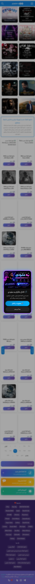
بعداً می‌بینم (17, 309)
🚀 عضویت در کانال (17, 303)
